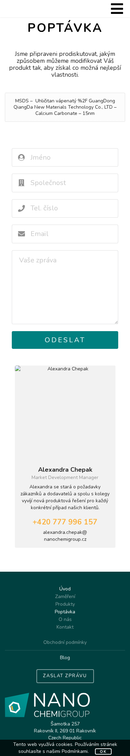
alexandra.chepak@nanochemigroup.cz (65, 536)
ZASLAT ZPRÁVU (65, 676)
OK (103, 751)
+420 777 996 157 (65, 522)
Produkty (65, 604)
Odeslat (65, 340)
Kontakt (65, 627)
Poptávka (65, 611)
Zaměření (65, 596)
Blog (65, 657)
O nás (65, 619)
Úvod (65, 589)
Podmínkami (75, 751)
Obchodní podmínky (65, 643)
